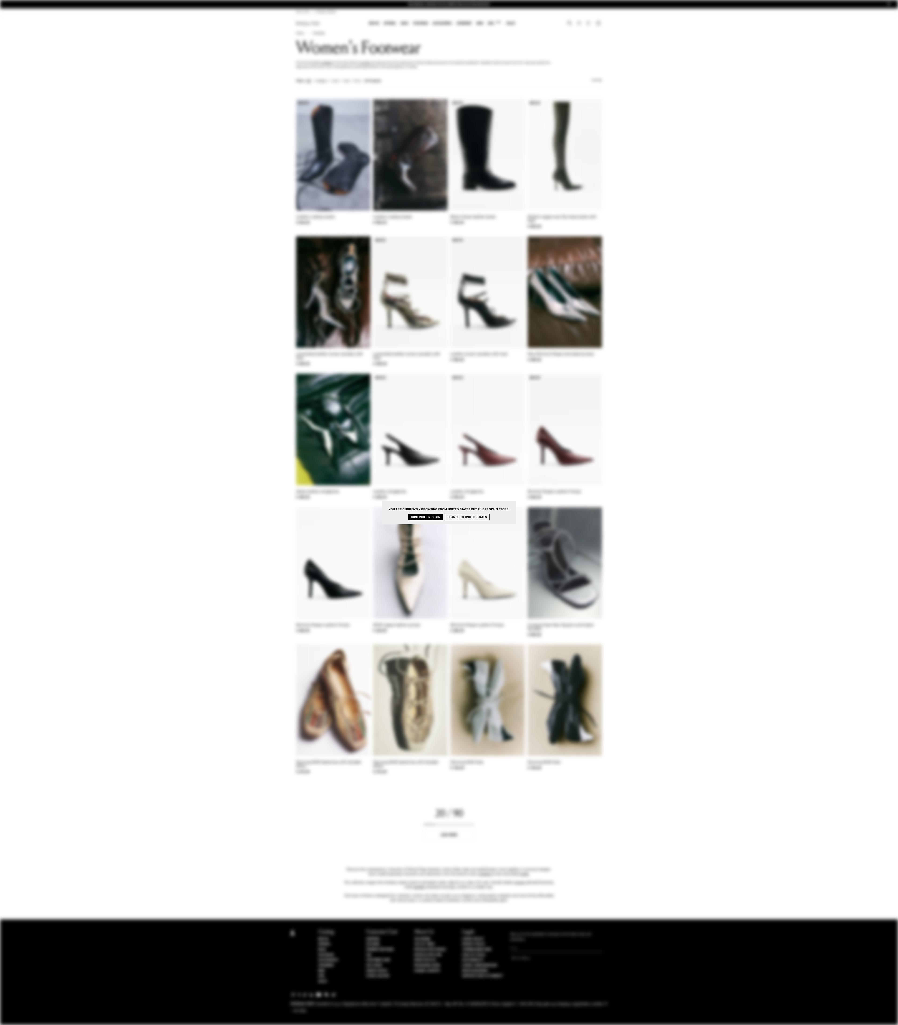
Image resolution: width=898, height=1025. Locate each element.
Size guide (374, 965)
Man (480, 23)
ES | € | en (302, 12)
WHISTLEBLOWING (475, 970)
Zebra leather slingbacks (317, 492)
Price (357, 81)
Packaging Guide (427, 965)
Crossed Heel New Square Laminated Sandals (560, 627)
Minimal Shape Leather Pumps (554, 492)
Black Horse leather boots (473, 217)
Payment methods (380, 949)
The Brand (422, 939)
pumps (365, 62)
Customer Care (378, 960)
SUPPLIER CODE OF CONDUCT (482, 976)
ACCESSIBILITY (473, 960)
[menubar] (442, 23)
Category (321, 81)
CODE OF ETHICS (473, 955)
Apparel (390, 23)
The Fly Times (424, 944)
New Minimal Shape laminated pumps (561, 354)
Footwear (420, 23)
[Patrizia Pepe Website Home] (307, 23)
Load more (449, 835)
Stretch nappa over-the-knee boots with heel (562, 219)
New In (374, 23)
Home (300, 33)
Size (346, 81)
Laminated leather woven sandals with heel (329, 356)
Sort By (597, 80)
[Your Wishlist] (588, 24)
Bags (404, 23)
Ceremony (464, 23)
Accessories (442, 23)
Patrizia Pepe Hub (428, 955)
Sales (510, 23)
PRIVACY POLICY (473, 944)
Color (335, 81)
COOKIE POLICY (473, 939)
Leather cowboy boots (315, 217)
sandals (419, 887)
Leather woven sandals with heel (478, 354)
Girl (494, 23)
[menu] (442, 23)
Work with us (425, 960)
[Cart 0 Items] (599, 23)
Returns (373, 944)
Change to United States (467, 517)
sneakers (327, 62)
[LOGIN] (579, 23)
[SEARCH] (569, 23)
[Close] (889, 4)
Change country (427, 970)
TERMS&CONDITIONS (476, 949)
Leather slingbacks (389, 492)
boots (525, 874)
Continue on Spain (425, 517)
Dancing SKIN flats (466, 762)
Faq (369, 955)
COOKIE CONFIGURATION (479, 965)
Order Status (376, 970)
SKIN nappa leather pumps (396, 625)
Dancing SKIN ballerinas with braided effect (328, 764)
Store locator (377, 976)
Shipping (373, 939)
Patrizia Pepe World (430, 949)
